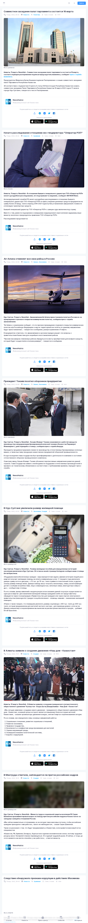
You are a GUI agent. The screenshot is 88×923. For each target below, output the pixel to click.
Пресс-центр (43, 920)
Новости (26, 15)
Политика (36, 15)
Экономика (42, 262)
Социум (44, 511)
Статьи (8, 920)
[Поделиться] (34, 113)
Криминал (36, 136)
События (61, 920)
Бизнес (36, 262)
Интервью (78, 920)
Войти (82, 3)
